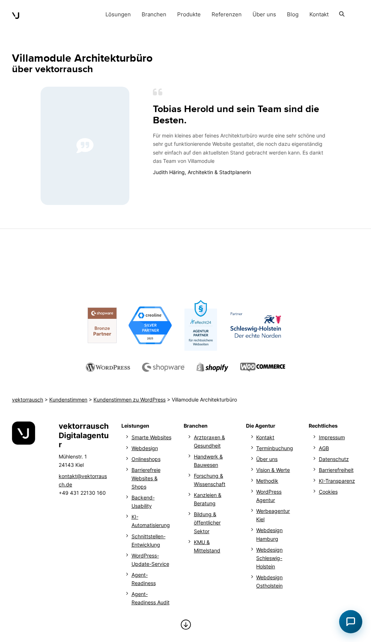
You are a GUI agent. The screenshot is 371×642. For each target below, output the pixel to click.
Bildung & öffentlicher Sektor (207, 522)
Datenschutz (334, 459)
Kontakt (265, 437)
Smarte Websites (151, 437)
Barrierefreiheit (336, 470)
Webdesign (145, 448)
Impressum (332, 437)
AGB (324, 448)
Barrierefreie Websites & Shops (146, 478)
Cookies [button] (328, 492)
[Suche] (342, 14)
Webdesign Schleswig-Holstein (269, 558)
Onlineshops (146, 459)
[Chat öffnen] (350, 621)
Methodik (267, 481)
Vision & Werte (273, 470)
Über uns (267, 459)
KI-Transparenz (337, 481)
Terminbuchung (274, 448)
